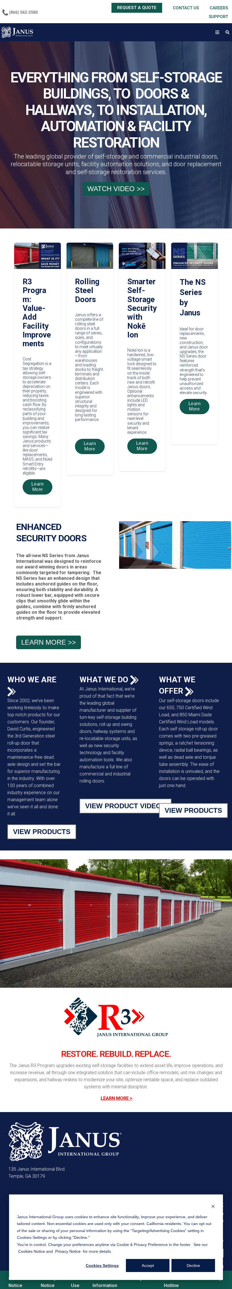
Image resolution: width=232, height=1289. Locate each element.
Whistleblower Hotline (178, 1282)
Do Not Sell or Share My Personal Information (127, 1282)
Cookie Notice (15, 1282)
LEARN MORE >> (48, 642)
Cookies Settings (102, 1265)
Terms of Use (80, 1282)
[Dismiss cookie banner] (213, 1205)
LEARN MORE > (116, 1098)
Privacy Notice (48, 1282)
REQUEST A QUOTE (136, 7)
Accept (148, 1265)
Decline (193, 1265)
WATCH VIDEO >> (116, 189)
